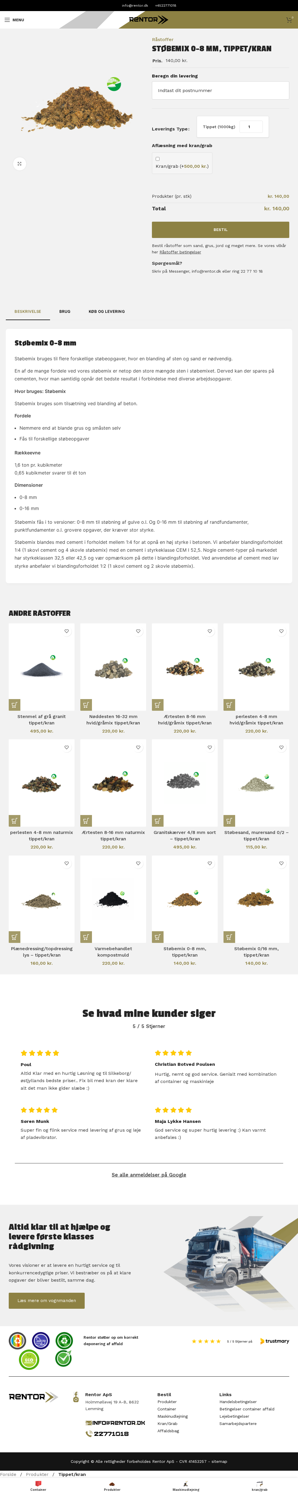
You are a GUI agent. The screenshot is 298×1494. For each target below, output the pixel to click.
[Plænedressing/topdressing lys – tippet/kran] (41, 899)
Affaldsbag (168, 1431)
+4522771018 (165, 5)
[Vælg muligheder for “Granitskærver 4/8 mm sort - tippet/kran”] (158, 821)
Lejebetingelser (234, 1416)
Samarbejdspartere (238, 1423)
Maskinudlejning (172, 1416)
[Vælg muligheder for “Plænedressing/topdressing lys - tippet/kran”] (14, 937)
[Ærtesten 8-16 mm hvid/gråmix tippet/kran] (185, 667)
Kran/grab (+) (182, 166)
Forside (9, 1474)
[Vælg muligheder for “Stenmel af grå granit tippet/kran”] (14, 705)
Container (166, 1409)
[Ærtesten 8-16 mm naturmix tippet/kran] (113, 783)
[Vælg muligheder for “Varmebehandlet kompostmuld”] (86, 937)
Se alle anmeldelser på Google (149, 1175)
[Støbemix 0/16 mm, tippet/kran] (256, 899)
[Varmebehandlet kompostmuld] (113, 899)
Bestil (221, 229)
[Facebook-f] (76, 1394)
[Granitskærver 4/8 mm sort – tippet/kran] (185, 783)
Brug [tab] (65, 311)
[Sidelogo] (149, 19)
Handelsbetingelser (238, 1402)
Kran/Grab (167, 1423)
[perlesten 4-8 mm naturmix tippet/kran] (41, 783)
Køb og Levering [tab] (107, 311)
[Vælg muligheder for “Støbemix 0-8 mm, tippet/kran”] (158, 937)
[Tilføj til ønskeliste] (66, 631)
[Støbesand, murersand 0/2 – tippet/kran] (256, 783)
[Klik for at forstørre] (19, 163)
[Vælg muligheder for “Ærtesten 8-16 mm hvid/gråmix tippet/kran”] (158, 705)
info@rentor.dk (135, 5)
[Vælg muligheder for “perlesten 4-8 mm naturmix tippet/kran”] (14, 821)
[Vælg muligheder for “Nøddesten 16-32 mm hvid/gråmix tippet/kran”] (86, 705)
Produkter (167, 1402)
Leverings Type (170, 129)
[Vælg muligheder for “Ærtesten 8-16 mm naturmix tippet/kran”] (86, 821)
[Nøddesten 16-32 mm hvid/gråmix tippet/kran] (113, 667)
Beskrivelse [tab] (28, 311)
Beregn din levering (175, 76)
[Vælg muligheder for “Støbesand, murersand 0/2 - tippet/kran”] (229, 821)
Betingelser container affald (246, 1409)
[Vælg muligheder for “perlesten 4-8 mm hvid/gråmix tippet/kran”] (229, 705)
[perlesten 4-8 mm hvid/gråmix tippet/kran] (256, 667)
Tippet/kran (72, 1474)
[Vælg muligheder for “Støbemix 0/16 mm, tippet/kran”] (229, 937)
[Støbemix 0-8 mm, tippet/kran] (185, 899)
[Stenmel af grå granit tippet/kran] (41, 667)
